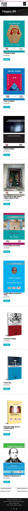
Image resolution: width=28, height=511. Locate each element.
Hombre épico (7, 383)
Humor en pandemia (9, 101)
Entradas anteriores (6, 491)
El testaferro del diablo (10, 339)
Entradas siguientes (22, 491)
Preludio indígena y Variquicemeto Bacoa (13, 294)
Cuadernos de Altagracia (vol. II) (12, 476)
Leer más (7, 59)
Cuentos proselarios (9, 149)
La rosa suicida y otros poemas (12, 246)
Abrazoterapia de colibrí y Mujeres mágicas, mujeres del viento (13, 197)
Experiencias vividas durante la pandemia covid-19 (12, 427)
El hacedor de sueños (9, 53)
